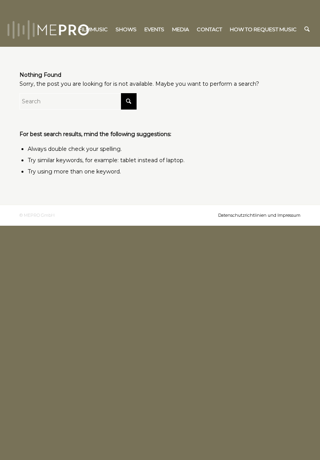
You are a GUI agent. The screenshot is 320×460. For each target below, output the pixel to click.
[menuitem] (93, 29)
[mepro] (71, 29)
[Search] (306, 29)
